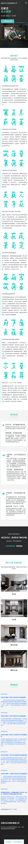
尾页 (16, 809)
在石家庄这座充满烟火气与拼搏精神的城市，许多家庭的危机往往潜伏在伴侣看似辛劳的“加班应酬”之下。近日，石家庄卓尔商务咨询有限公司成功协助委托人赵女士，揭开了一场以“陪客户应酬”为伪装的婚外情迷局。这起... (14, 722)
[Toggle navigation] (26, 3)
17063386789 (7, 21)
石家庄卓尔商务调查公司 (9, 3)
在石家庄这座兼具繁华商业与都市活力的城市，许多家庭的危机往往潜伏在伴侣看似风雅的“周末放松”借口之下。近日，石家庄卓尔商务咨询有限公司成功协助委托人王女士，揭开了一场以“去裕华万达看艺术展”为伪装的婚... (14, 761)
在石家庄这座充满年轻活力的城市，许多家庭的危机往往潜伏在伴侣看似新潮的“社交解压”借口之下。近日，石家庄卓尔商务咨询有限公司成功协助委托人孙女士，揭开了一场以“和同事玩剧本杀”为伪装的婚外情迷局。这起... (14, 742)
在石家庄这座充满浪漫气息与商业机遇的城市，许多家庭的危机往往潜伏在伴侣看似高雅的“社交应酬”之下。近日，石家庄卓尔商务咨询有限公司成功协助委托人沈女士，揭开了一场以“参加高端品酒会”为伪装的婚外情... (14, 703)
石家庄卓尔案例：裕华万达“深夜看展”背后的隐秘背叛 (14, 755)
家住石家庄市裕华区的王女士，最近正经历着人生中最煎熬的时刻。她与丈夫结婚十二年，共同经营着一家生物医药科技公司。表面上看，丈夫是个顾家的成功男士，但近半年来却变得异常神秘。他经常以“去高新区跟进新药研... (14, 800)
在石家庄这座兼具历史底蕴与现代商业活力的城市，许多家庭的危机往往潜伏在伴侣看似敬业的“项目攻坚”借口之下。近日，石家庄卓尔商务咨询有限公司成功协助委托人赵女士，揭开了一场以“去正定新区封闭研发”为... (13, 780)
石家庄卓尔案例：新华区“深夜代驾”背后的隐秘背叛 (13, 716)
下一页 (13, 809)
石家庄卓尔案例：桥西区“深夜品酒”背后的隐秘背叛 (13, 697)
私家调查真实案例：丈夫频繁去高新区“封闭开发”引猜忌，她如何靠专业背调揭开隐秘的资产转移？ (14, 793)
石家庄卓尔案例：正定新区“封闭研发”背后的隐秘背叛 (14, 773)
